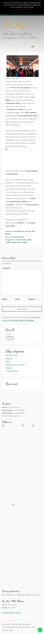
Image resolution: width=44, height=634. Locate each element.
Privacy (18, 612)
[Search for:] (17, 334)
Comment (6, 268)
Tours (23, 36)
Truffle (15, 36)
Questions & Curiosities (15, 365)
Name (5, 299)
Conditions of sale (8, 612)
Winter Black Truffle (19, 242)
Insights (8, 359)
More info (26, 10)
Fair (13, 240)
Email (18, 299)
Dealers (30, 41)
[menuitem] (32, 46)
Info (27, 47)
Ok (16, 10)
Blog (5, 47)
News (7, 362)
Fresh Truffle (21, 240)
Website (32, 299)
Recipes (8, 368)
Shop (21, 41)
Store (12, 47)
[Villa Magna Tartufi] (15, 31)
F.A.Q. (20, 47)
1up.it (11, 630)
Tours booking (10, 41)
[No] (41, 7)
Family (6, 36)
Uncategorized (11, 371)
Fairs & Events (18, 237)
